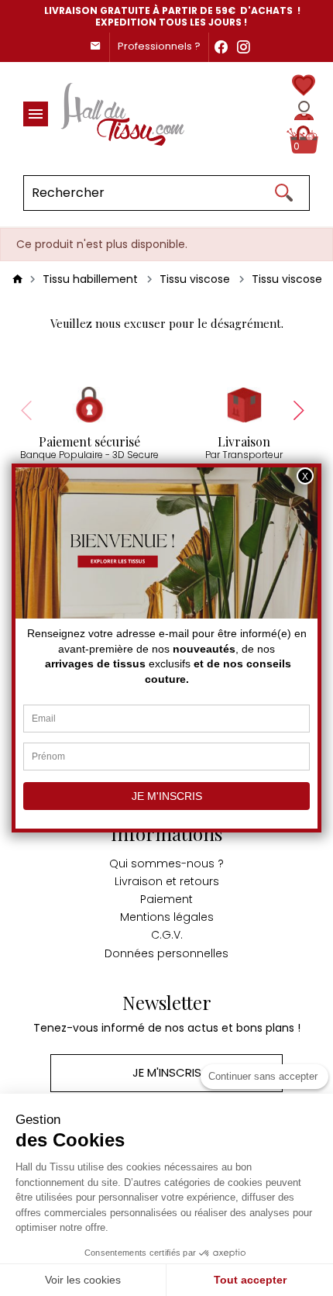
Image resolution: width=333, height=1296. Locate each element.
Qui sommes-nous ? (166, 863)
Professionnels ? (159, 46)
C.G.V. (167, 935)
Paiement (166, 899)
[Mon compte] (304, 110)
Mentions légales (167, 917)
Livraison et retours (167, 881)
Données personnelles (166, 953)
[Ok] (283, 193)
